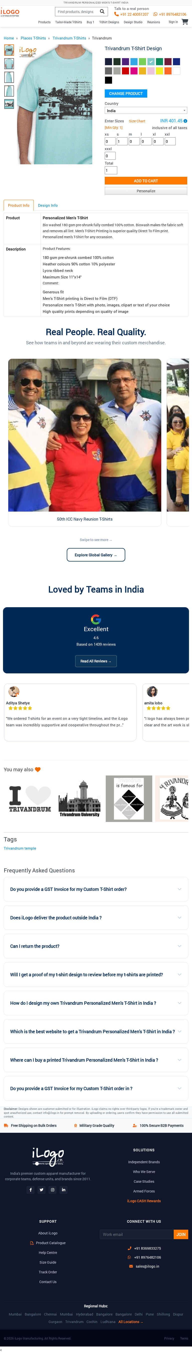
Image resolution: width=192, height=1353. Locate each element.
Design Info (48, 205)
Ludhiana (108, 1322)
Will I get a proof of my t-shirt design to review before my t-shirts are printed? (86, 974)
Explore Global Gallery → (96, 554)
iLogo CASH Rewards (144, 1200)
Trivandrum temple (20, 848)
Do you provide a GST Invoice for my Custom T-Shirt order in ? (71, 1088)
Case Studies (144, 1181)
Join (181, 1234)
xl (154, 134)
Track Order (48, 1272)
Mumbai (15, 1314)
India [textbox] (111, 110)
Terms (184, 1338)
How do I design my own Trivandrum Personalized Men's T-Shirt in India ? (83, 1003)
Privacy (169, 1338)
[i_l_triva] (27, 798)
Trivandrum (74, 1322)
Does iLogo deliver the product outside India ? (56, 918)
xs (107, 134)
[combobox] (146, 110)
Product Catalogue (50, 1242)
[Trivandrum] (77, 798)
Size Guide (48, 1262)
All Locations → (131, 1322)
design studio (133, 22)
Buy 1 (90, 22)
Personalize (146, 191)
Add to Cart (146, 180)
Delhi (139, 1314)
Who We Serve (144, 1171)
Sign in (173, 22)
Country (111, 103)
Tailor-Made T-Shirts (68, 22)
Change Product (126, 93)
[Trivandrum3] (126, 798)
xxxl (108, 148)
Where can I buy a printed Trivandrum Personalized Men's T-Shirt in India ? (84, 1060)
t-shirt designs (109, 22)
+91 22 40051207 (133, 14)
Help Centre (48, 1252)
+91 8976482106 (172, 14)
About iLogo (48, 1233)
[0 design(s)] (185, 22)
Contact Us (47, 1281)
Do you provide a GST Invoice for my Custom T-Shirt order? (68, 889)
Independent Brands (144, 1162)
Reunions (153, 22)
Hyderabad (84, 1314)
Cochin (92, 1322)
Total (109, 163)
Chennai (50, 1314)
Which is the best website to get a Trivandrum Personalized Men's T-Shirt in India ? (92, 1031)
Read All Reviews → (96, 661)
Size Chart (137, 121)
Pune (150, 1314)
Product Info (19, 205)
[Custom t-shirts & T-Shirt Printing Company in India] (12, 11)
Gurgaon (55, 1322)
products (44, 22)
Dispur (178, 1314)
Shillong (163, 1314)
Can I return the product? (35, 946)
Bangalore (33, 1314)
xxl (167, 134)
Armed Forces (144, 1191)
